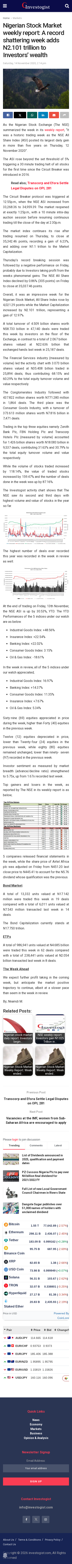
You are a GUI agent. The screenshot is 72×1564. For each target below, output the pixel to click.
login (15, 1139)
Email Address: (36, 1460)
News (36, 1420)
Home (6, 18)
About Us (8, 1539)
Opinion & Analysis (36, 1438)
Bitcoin (14, 1224)
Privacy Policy (52, 1539)
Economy (36, 1424)
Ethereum (16, 1232)
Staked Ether (14, 1306)
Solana (14, 1277)
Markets (17, 18)
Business (36, 1433)
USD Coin (16, 1269)
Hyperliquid (17, 1293)
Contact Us (9, 1544)
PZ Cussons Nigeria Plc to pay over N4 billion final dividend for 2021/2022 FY (45, 1176)
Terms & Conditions (29, 1539)
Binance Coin (14, 1253)
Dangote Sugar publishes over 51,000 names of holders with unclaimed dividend (42, 1208)
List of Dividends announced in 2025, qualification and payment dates (43, 1159)
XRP (12, 1261)
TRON (13, 1285)
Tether (13, 1240)
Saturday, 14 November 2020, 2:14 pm (24, 63)
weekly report (54, 130)
